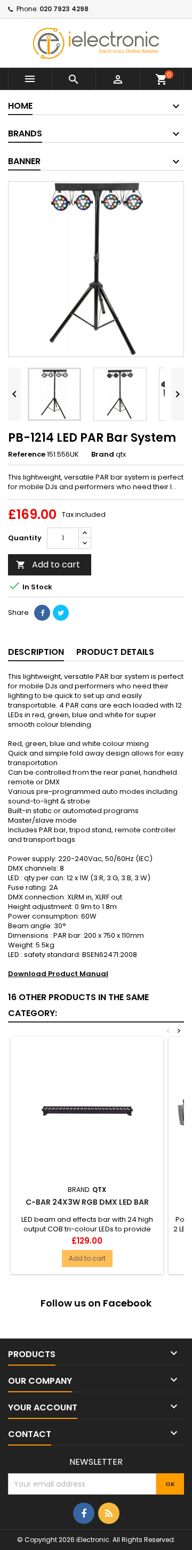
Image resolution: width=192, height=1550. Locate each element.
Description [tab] (36, 652)
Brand (102, 454)
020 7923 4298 (64, 8)
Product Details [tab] (115, 652)
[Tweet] (61, 613)
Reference (26, 454)
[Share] (42, 613)
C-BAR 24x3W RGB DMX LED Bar (87, 1202)
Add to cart (48, 564)
